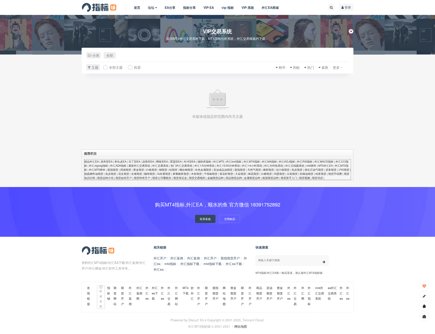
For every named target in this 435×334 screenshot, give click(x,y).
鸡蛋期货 (279, 173)
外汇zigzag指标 (98, 165)
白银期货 (151, 169)
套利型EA (107, 161)
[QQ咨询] (424, 306)
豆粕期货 (292, 173)
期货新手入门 (289, 178)
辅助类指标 (204, 161)
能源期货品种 (270, 178)
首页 (137, 7)
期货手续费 (335, 173)
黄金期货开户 (233, 293)
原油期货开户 (269, 293)
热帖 (296, 67)
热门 (310, 67)
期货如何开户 (124, 178)
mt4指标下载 (212, 263)
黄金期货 (138, 169)
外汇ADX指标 (118, 165)
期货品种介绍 (105, 178)
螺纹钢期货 (186, 169)
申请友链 (100, 298)
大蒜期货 (240, 173)
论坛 (151, 7)
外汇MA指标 (269, 161)
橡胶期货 (268, 169)
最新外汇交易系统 (139, 165)
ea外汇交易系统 (332, 293)
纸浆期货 (320, 173)
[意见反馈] (424, 316)
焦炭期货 (297, 169)
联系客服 (205, 219)
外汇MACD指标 (324, 161)
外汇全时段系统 (273, 165)
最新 (324, 67)
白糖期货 (266, 173)
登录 (347, 7)
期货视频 (304, 178)
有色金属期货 (203, 169)
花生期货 (123, 173)
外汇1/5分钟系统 (204, 165)
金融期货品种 (215, 178)
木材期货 (196, 173)
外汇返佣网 (139, 293)
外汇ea (159, 269)
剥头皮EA (120, 161)
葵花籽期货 (226, 173)
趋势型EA (148, 161)
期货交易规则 (197, 178)
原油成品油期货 (222, 169)
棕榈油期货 (306, 173)
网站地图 (240, 326)
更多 (336, 67)
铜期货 (163, 169)
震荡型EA (176, 161)
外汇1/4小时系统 (252, 165)
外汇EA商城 (270, 7)
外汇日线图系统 (294, 165)
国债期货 (125, 169)
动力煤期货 (283, 169)
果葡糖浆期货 (181, 173)
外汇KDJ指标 (287, 161)
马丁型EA (134, 161)
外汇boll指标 (234, 161)
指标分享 (189, 7)
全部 (109, 55)
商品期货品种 (234, 178)
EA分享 (170, 7)
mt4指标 (170, 263)
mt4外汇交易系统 (319, 293)
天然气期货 (254, 169)
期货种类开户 (142, 178)
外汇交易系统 (160, 165)
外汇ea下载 (234, 263)
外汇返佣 (176, 258)
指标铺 (108, 293)
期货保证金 (180, 178)
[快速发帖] (424, 296)
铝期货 (173, 169)
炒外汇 (192, 293)
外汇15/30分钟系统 (228, 165)
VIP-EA (208, 7)
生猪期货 (136, 173)
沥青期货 (331, 169)
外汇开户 (160, 258)
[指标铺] (99, 7)
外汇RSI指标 (304, 161)
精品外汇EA (91, 161)
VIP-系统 (248, 7)
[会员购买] (424, 286)
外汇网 (302, 293)
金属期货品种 (252, 178)
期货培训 (317, 178)
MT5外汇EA (325, 165)
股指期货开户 (230, 258)
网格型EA (162, 161)
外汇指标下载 (189, 263)
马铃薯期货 (164, 173)
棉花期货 (253, 173)
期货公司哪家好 (161, 178)
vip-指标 (228, 7)
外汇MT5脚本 (97, 169)
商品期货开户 (259, 293)
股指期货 (112, 169)
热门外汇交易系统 (181, 165)
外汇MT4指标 (252, 161)
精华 (282, 67)
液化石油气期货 (314, 169)
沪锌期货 (343, 169)
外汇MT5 (218, 161)
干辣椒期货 (211, 173)
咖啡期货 (149, 173)
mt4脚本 (311, 165)
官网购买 (229, 219)
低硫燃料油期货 (93, 173)
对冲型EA (190, 161)
